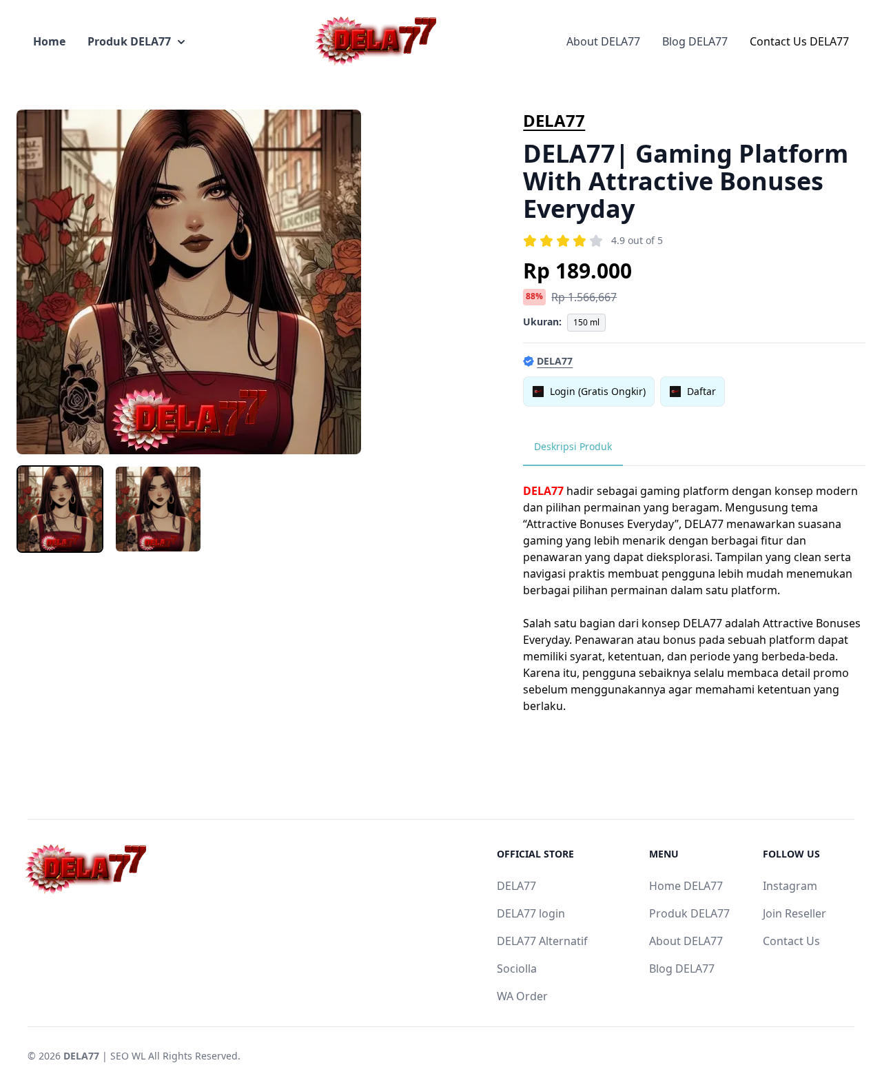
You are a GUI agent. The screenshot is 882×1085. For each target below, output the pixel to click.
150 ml (586, 322)
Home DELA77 (686, 885)
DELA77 (554, 120)
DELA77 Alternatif (542, 941)
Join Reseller (794, 913)
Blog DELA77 (695, 41)
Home (49, 41)
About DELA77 (603, 41)
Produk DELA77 (129, 41)
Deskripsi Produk (573, 446)
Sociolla (517, 968)
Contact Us (791, 941)
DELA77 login (531, 913)
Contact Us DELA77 (799, 41)
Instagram (790, 885)
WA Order (522, 996)
